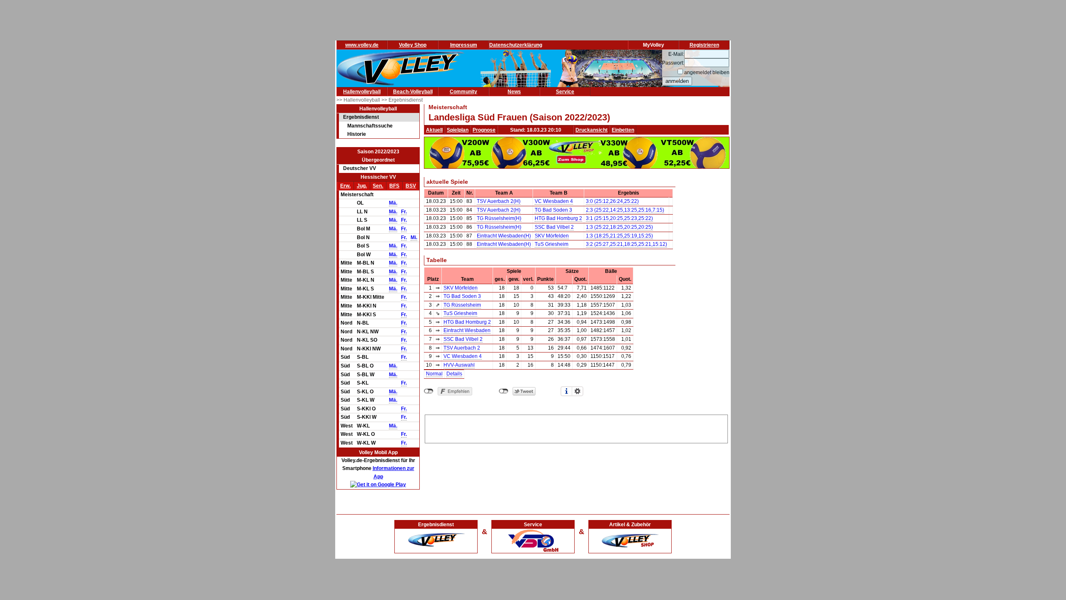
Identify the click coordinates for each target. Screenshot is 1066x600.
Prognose (484, 130)
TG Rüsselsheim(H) (499, 218)
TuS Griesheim (551, 244)
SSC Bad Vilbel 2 (554, 227)
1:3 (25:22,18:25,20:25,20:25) (619, 227)
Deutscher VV (359, 168)
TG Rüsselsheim (462, 305)
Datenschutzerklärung (515, 45)
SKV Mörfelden (552, 236)
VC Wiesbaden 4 (554, 201)
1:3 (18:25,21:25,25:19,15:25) (619, 236)
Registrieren (704, 45)
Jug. (362, 186)
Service (565, 92)
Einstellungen (577, 391)
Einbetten (623, 130)
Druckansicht (591, 130)
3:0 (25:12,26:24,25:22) (612, 201)
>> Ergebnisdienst (402, 100)
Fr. (404, 212)
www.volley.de (362, 45)
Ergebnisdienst (361, 117)
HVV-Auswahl (459, 365)
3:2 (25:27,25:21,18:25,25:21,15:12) (626, 244)
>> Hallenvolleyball (358, 100)
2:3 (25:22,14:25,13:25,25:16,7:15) (625, 210)
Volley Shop (412, 45)
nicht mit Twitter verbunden (503, 391)
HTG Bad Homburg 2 (558, 218)
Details (454, 374)
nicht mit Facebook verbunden (428, 391)
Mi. (414, 237)
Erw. (345, 186)
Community (463, 92)
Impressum (463, 45)
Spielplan (457, 130)
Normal (434, 374)
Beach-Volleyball (413, 92)
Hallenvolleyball (362, 92)
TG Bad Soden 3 (553, 210)
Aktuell (434, 130)
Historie (356, 134)
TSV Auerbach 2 (461, 348)
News (514, 92)
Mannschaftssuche (370, 126)
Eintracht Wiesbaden (467, 330)
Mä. (393, 203)
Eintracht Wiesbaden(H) (504, 236)
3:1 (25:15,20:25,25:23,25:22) (619, 218)
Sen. (378, 186)
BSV (411, 186)
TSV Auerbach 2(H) (499, 201)
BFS (394, 186)
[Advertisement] (576, 427)
